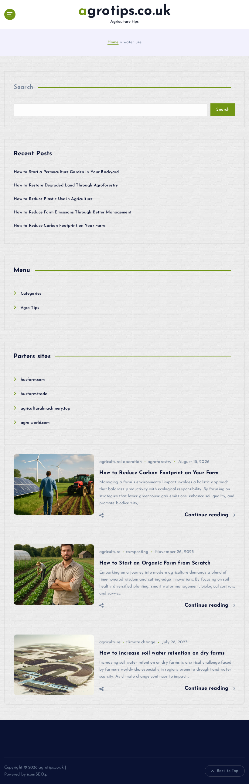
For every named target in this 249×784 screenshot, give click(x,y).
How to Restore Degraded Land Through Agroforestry (66, 185)
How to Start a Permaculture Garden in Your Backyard (66, 172)
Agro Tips (30, 308)
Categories (31, 294)
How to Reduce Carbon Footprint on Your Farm (59, 226)
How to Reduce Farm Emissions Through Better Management (72, 212)
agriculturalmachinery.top (45, 408)
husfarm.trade (34, 394)
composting (137, 552)
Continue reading (207, 515)
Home (113, 42)
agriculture (110, 552)
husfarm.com (33, 380)
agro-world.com (35, 423)
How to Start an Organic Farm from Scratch (155, 563)
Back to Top (228, 771)
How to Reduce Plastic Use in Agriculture (53, 199)
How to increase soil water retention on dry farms (162, 653)
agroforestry (160, 462)
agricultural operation (120, 462)
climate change (140, 642)
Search (23, 87)
